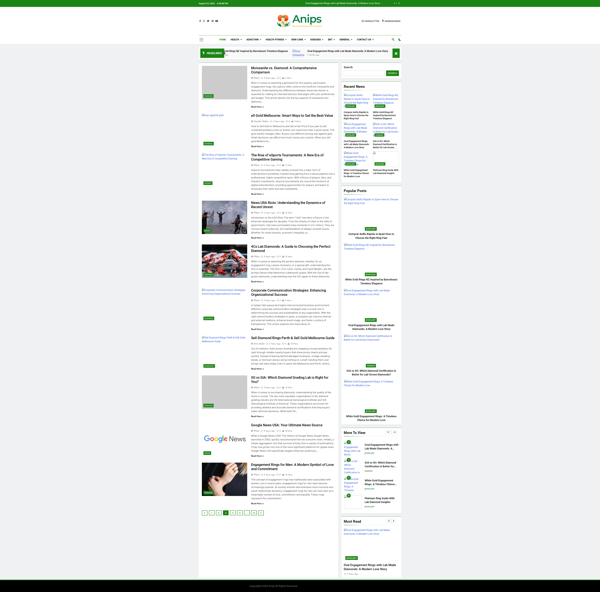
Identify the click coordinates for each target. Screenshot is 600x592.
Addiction (252, 39)
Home (222, 39)
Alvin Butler (259, 343)
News (207, 230)
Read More (256, 106)
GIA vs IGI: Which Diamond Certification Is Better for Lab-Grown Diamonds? (380, 462)
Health (235, 39)
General (345, 39)
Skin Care (297, 39)
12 (254, 513)
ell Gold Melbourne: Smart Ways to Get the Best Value (292, 116)
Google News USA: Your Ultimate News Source (286, 425)
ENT (330, 39)
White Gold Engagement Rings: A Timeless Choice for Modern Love (356, 173)
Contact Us (364, 39)
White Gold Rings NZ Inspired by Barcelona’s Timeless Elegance (384, 115)
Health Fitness (275, 39)
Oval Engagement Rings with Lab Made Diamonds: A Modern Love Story (305, 51)
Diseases (315, 39)
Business (209, 318)
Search (348, 67)
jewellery (209, 366)
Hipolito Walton (261, 121)
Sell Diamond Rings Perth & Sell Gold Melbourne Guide (293, 338)
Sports (208, 183)
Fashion (208, 96)
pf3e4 (257, 77)
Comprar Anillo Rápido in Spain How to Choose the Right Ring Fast (356, 115)
